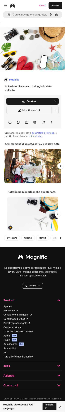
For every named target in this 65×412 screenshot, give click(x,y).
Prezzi (42, 5)
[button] (32, 286)
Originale (22, 29)
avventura (12, 238)
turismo (28, 238)
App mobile (9, 348)
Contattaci (10, 385)
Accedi (55, 5)
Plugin (9, 339)
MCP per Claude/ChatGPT (18, 331)
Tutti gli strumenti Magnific (18, 356)
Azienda (8, 375)
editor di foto (35, 136)
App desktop (13, 344)
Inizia (6, 365)
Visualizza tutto (50, 144)
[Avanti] (60, 166)
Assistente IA (10, 310)
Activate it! (49, 406)
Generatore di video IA (15, 318)
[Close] (60, 407)
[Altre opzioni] (51, 122)
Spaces (7, 306)
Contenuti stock (12, 327)
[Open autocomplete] (7, 14)
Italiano (32, 285)
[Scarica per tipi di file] (55, 101)
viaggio (42, 238)
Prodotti (8, 300)
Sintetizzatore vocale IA (16, 323)
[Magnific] (32, 257)
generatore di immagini (43, 133)
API (5, 352)
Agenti (9, 335)
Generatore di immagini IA (17, 314)
